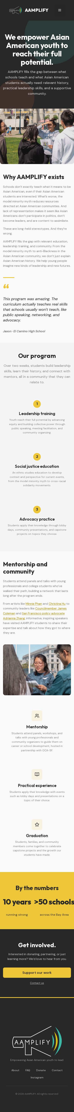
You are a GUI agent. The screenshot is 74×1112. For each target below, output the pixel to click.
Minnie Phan (34, 604)
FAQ (27, 1070)
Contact (57, 1070)
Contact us (37, 983)
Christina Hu (57, 604)
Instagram (37, 1077)
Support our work (37, 972)
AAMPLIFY (36, 10)
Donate (41, 1070)
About (15, 1070)
